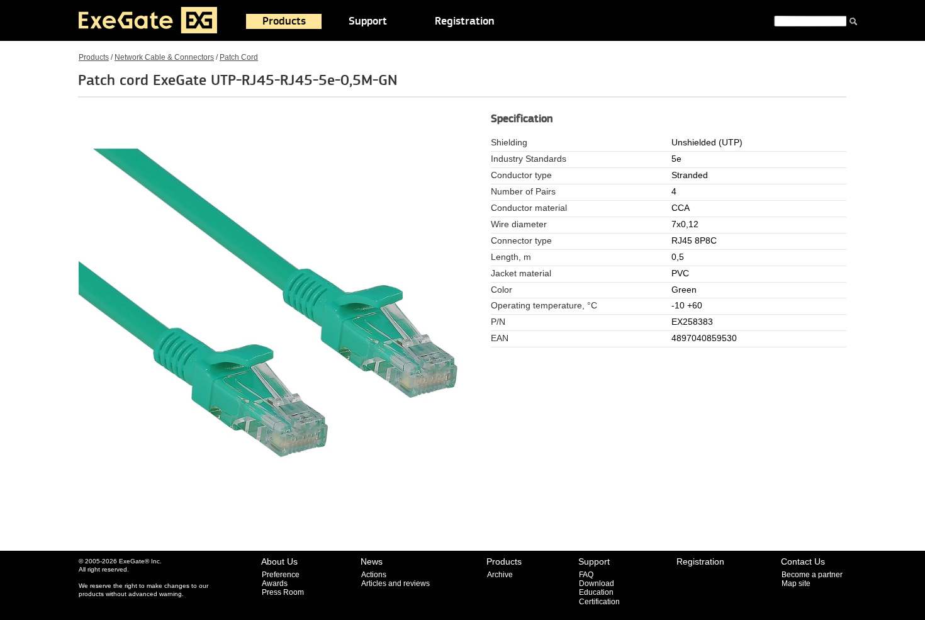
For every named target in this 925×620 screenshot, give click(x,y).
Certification (599, 601)
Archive (500, 574)
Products (284, 21)
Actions (373, 574)
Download (596, 583)
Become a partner (812, 574)
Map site (796, 583)
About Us (279, 561)
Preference (281, 574)
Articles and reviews (395, 583)
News (372, 561)
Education (596, 592)
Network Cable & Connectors (164, 57)
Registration (465, 21)
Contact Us (803, 561)
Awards (275, 583)
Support (368, 21)
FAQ (586, 574)
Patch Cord (239, 57)
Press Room (283, 592)
